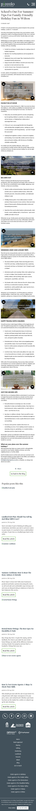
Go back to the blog (18, 474)
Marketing (18, 751)
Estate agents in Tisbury (18, 789)
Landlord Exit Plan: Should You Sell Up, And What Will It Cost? (17, 518)
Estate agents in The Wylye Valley (18, 786)
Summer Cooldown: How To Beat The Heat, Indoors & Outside (16, 574)
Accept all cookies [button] (23, 808)
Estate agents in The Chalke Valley (18, 777)
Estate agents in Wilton (18, 792)
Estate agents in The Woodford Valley (18, 783)
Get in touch (18, 766)
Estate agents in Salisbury (18, 774)
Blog (18, 763)
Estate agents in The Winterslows (18, 780)
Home (18, 739)
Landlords (18, 754)
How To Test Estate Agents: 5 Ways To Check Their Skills (17, 686)
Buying (18, 745)
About (18, 760)
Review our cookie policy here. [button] (24, 804)
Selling (18, 748)
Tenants (18, 757)
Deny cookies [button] (11, 808)
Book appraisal (17, 742)
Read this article (9, 539)
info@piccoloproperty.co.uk (12, 459)
